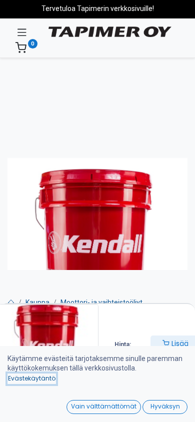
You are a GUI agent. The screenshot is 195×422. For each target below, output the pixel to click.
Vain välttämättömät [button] (103, 406)
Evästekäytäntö (32, 378)
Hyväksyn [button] (165, 406)
